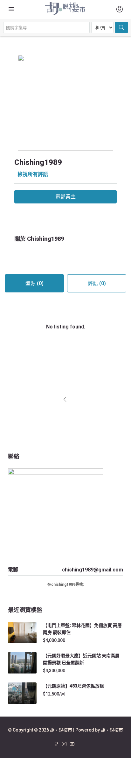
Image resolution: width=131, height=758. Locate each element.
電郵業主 (65, 197)
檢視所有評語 (32, 174)
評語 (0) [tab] (97, 283)
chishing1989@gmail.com (92, 570)
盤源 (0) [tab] (34, 283)
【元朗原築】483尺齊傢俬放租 (73, 685)
